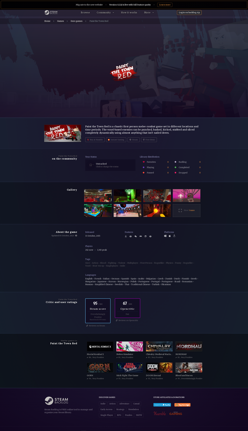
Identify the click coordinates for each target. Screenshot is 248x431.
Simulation (133, 409)
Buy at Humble (96, 140)
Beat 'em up (98, 266)
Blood (103, 263)
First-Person (146, 263)
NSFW (139, 415)
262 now (89, 250)
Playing (157, 167)
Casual (136, 404)
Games (60, 21)
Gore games (76, 21)
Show (189, 210)
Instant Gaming (117, 140)
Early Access (106, 409)
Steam (135, 140)
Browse (85, 12)
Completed (189, 167)
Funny (178, 263)
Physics (170, 263)
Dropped (189, 173)
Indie (122, 266)
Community (104, 12)
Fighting (112, 263)
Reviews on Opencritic (128, 320)
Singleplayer (112, 266)
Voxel (88, 266)
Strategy (120, 409)
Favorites (157, 162)
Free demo (150, 140)
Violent (122, 263)
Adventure (124, 404)
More (147, 12)
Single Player (106, 415)
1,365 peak (102, 250)
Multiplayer (133, 263)
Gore (87, 263)
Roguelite (188, 263)
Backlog (189, 162)
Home (47, 21)
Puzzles (128, 415)
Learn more (164, 5)
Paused (157, 173)
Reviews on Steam (97, 326)
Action (95, 263)
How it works (129, 12)
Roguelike (159, 263)
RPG (119, 415)
